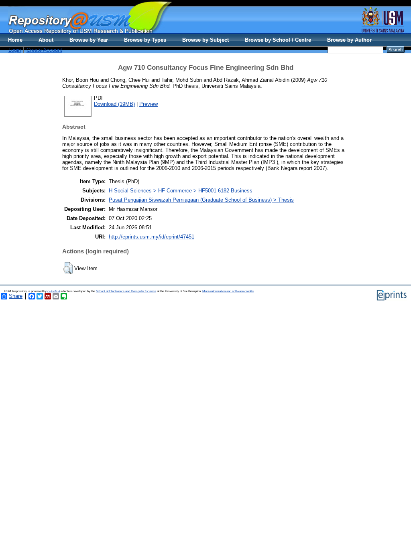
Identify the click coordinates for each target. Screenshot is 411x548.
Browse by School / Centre (278, 40)
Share (15, 296)
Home (15, 40)
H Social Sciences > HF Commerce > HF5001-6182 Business (180, 191)
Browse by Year (88, 40)
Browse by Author (349, 40)
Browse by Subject (205, 40)
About (46, 40)
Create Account (44, 50)
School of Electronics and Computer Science (126, 291)
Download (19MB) (114, 104)
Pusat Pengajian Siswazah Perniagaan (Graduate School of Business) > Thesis (201, 200)
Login (14, 50)
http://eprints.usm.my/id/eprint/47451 (151, 237)
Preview (148, 104)
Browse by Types (145, 40)
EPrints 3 (53, 291)
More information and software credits (228, 291)
